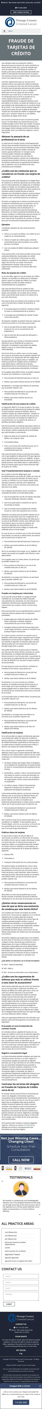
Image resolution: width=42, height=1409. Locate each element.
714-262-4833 (22, 8)
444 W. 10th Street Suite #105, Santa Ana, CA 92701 (22, 3)
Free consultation (21, 12)
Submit (9, 1304)
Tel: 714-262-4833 (21, 1327)
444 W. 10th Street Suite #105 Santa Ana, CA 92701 (22, 1331)
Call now (21, 1160)
